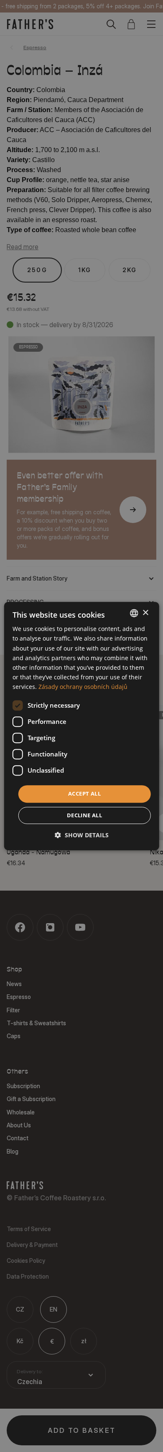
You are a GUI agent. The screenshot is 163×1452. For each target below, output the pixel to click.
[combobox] (134, 613)
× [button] (145, 613)
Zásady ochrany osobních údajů (82, 687)
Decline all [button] (84, 815)
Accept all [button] (84, 793)
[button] (82, 835)
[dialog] (81, 726)
